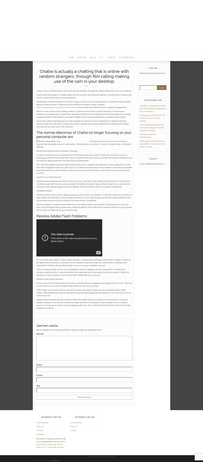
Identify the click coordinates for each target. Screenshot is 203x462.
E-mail (39, 375)
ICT (100, 57)
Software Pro (126, 57)
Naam (39, 365)
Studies (61, 447)
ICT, (46, 447)
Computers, (53, 447)
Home (71, 57)
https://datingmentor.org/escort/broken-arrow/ (56, 107)
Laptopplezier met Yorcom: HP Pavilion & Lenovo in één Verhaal (152, 118)
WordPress (55, 461)
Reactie (40, 334)
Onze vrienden (42, 423)
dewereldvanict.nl (101, 25)
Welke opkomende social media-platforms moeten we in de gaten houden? (152, 144)
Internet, (43, 444)
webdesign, (52, 444)
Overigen (40, 434)
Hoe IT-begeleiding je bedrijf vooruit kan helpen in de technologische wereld (152, 128)
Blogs (93, 57)
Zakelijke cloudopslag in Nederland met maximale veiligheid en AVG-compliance (153, 108)
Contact (111, 57)
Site (38, 386)
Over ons (81, 57)
